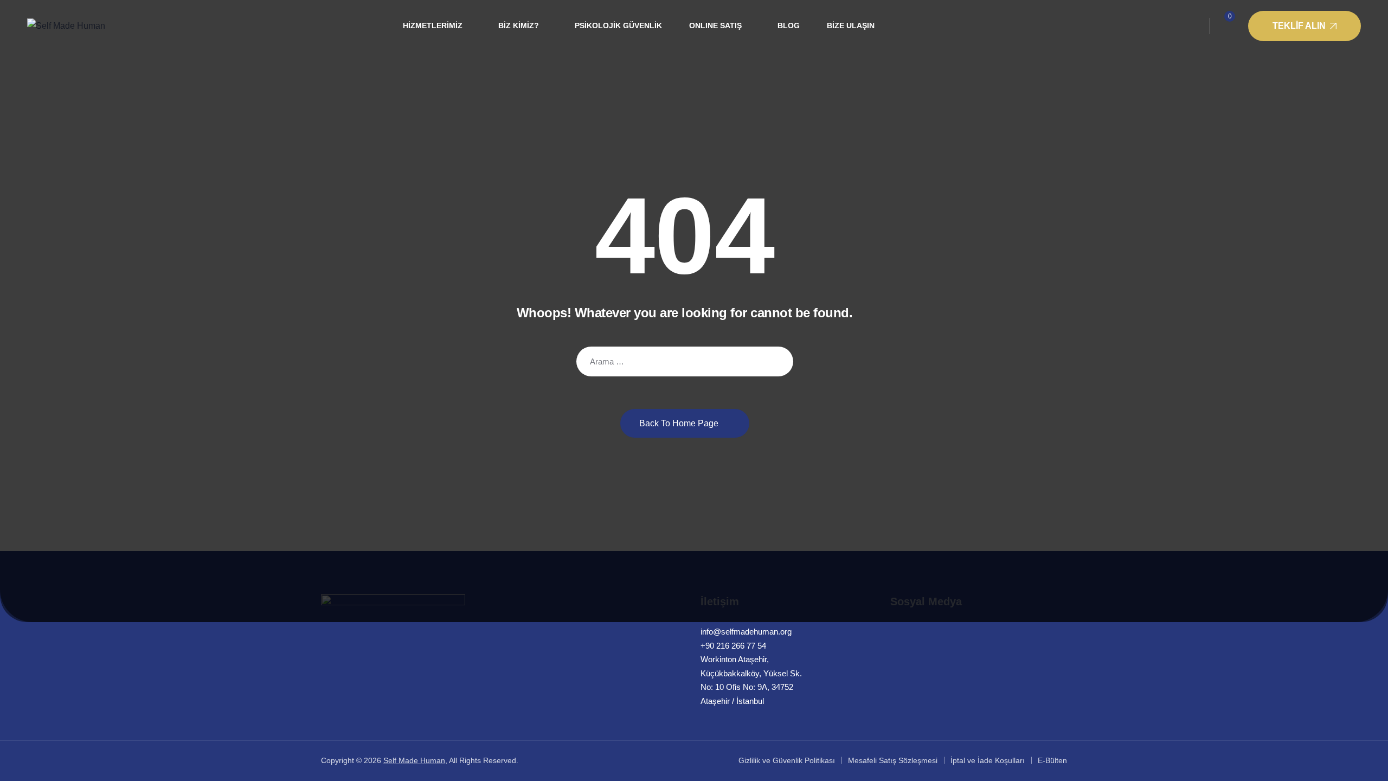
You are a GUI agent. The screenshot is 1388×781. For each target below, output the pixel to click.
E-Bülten (1052, 760)
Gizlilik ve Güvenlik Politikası (786, 760)
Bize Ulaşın (851, 25)
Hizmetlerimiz (432, 25)
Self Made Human (414, 760)
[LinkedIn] (896, 632)
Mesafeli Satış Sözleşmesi (892, 760)
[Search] (1190, 26)
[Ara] (777, 361)
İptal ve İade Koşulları (987, 760)
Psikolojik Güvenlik (618, 25)
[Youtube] (940, 632)
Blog (788, 25)
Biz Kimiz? (518, 25)
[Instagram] (918, 632)
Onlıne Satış (715, 25)
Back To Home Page (678, 423)
